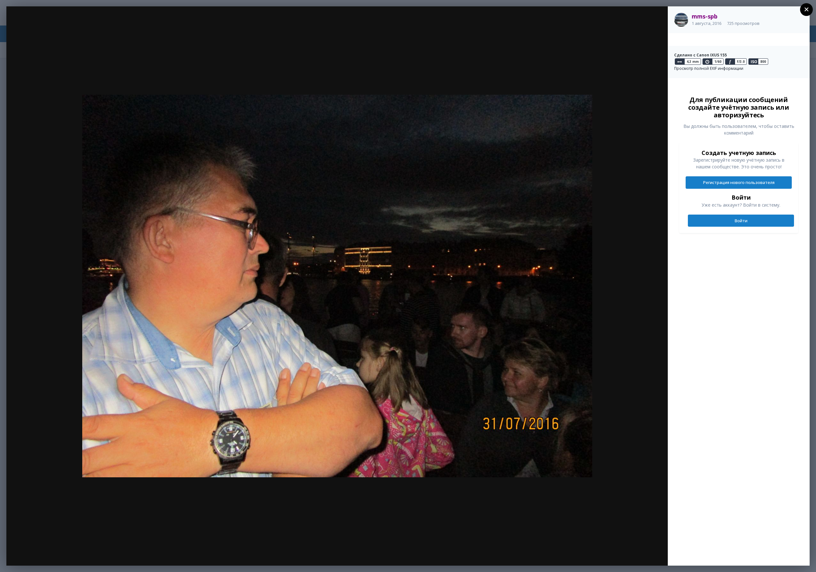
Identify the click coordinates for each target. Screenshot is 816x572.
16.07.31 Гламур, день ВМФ (65, 23)
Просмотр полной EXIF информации (708, 68)
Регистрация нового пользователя (739, 182)
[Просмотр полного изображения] (656, 18)
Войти (741, 221)
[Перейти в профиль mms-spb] (681, 20)
